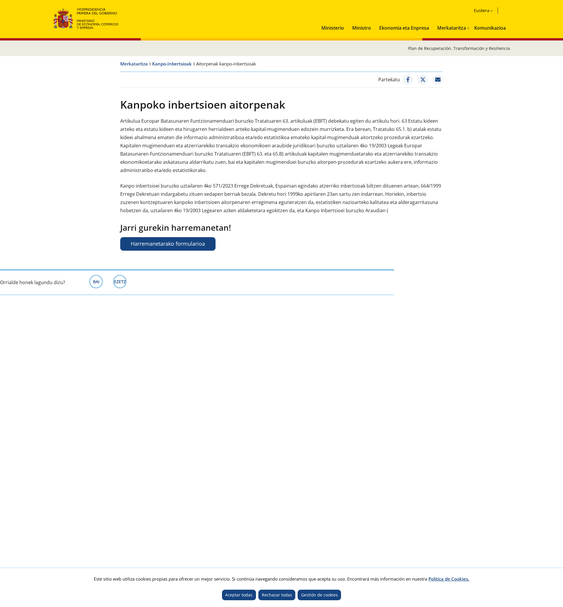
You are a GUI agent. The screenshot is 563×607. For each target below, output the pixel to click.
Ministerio (332, 28)
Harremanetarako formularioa (168, 243)
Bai (98, 281)
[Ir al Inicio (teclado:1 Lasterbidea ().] (86, 18)
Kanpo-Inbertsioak (172, 64)
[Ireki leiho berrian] (408, 80)
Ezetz (120, 281)
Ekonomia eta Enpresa (404, 28)
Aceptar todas (238, 595)
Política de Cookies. (448, 579)
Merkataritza (451, 28)
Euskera (481, 10)
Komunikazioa (490, 28)
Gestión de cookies (319, 595)
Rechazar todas (277, 595)
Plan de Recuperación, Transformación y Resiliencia (459, 48)
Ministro (361, 28)
